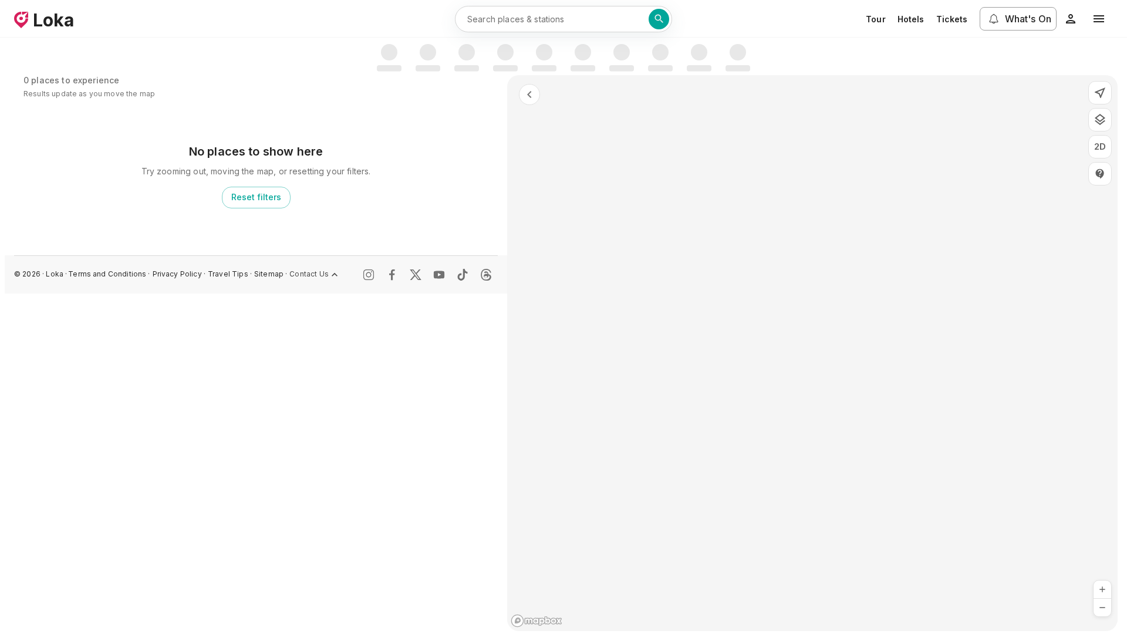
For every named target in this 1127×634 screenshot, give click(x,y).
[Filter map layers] (1100, 119)
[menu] (1099, 19)
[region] (812, 353)
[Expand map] (529, 94)
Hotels (910, 19)
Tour (876, 19)
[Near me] (1100, 92)
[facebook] (392, 274)
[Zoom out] (1102, 607)
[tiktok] (462, 274)
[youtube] (439, 274)
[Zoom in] (1102, 589)
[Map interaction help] (1100, 174)
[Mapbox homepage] (536, 621)
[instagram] (368, 274)
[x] (415, 274)
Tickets (952, 19)
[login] (1071, 19)
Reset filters (256, 197)
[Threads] (486, 274)
